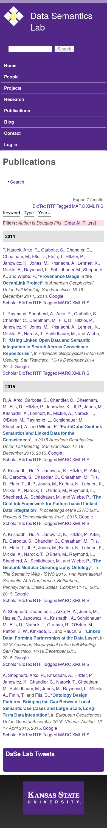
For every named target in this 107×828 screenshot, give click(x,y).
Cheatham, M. (16, 256)
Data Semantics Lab (61, 21)
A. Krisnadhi (15, 470)
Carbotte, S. (52, 250)
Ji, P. (77, 406)
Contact (12, 133)
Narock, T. (33, 333)
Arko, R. (31, 250)
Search (17, 182)
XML (90, 206)
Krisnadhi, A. (62, 263)
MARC (78, 206)
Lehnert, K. (88, 263)
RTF (51, 206)
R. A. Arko (12, 400)
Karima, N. (69, 483)
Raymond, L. (36, 269)
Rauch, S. (73, 631)
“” (46, 346)
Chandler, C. (78, 250)
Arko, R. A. (66, 611)
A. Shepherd (15, 611)
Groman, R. (58, 624)
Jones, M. (39, 263)
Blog (9, 122)
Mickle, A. (12, 269)
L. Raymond (14, 313)
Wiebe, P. (27, 276)
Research (14, 99)
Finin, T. (55, 256)
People (11, 76)
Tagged (64, 206)
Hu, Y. (34, 470)
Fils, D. (39, 256)
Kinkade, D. (41, 631)
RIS (99, 206)
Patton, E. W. (15, 631)
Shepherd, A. (41, 313)
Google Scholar (16, 369)
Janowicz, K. (15, 263)
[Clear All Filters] (79, 223)
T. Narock (12, 250)
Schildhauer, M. (66, 269)
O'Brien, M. (13, 420)
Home (10, 65)
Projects (12, 88)
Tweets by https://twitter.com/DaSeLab (42, 766)
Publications (17, 110)
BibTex (39, 206)
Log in (10, 144)
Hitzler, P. (75, 256)
